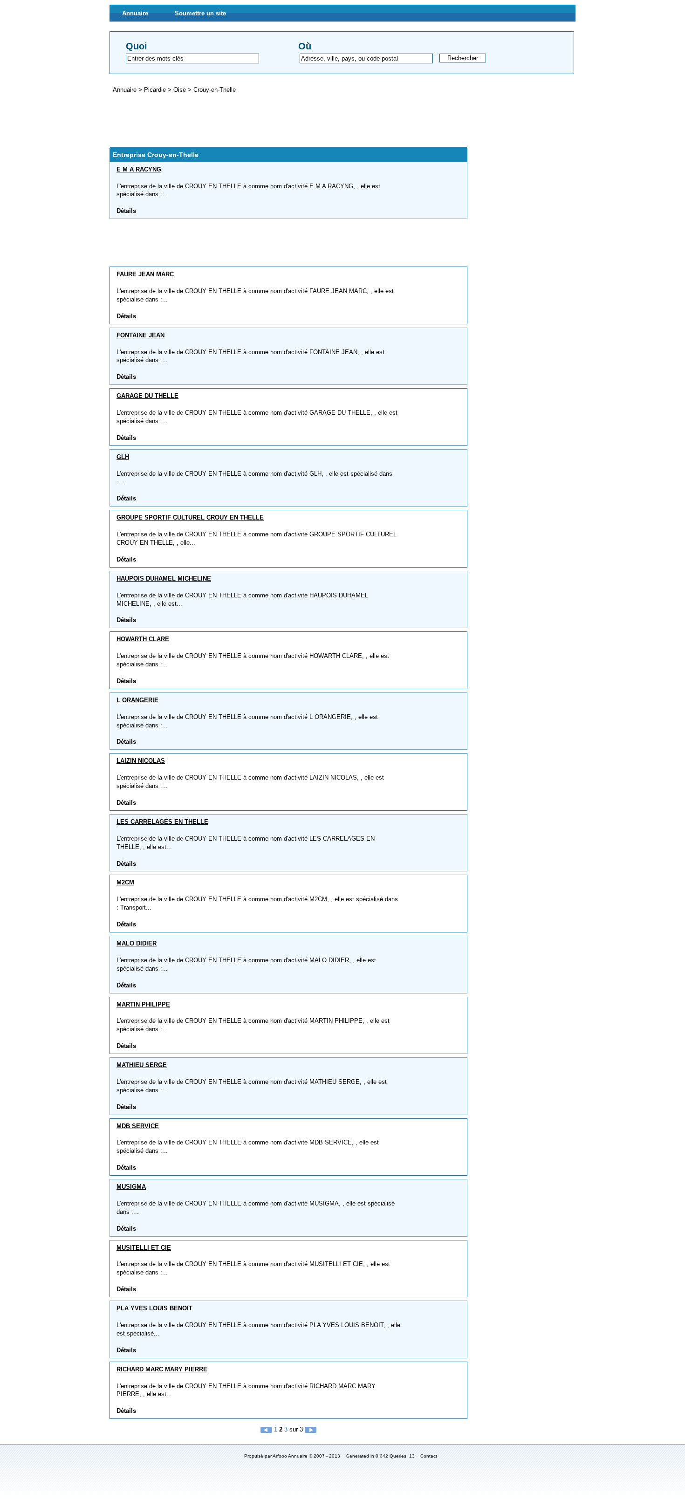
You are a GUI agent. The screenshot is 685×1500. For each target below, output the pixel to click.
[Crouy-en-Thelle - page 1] (267, 1429)
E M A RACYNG (138, 169)
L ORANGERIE (137, 700)
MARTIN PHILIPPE (143, 1004)
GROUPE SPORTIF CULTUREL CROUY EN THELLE (190, 517)
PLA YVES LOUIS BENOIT (154, 1308)
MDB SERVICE (137, 1126)
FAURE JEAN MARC (145, 274)
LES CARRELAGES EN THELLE (162, 821)
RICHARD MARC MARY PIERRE (161, 1369)
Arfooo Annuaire (290, 1456)
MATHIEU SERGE (141, 1065)
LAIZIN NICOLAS (140, 760)
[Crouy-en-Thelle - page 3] (310, 1429)
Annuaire (135, 13)
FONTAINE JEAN (140, 335)
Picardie (156, 89)
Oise (180, 89)
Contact (428, 1456)
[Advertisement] (279, 120)
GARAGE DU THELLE (147, 395)
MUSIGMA (131, 1186)
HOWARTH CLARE (142, 639)
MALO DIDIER (136, 943)
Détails (126, 210)
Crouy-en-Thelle (214, 89)
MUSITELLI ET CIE (143, 1247)
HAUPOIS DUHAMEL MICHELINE (163, 578)
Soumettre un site (200, 13)
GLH (122, 456)
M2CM (125, 882)
